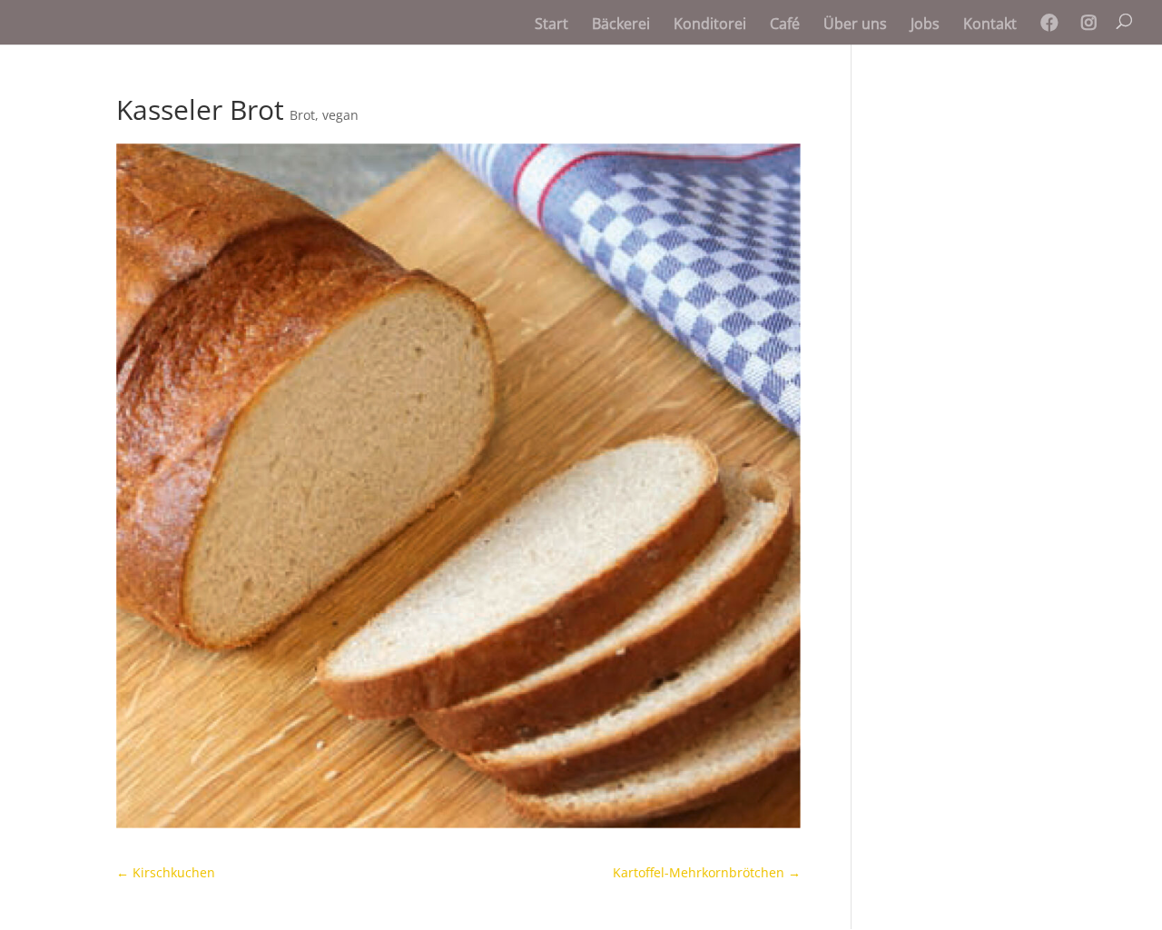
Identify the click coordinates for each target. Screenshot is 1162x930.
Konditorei (710, 25)
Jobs (925, 25)
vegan (340, 115)
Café (785, 25)
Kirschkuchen (165, 872)
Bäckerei (621, 25)
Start (551, 25)
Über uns (855, 25)
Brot (302, 115)
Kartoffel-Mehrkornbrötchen (707, 872)
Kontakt (990, 25)
